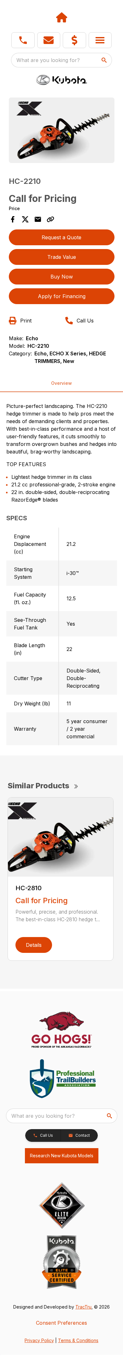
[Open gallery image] (61, 130)
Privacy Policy (39, 1340)
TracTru (83, 1307)
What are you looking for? (48, 60)
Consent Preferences (61, 1323)
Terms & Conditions (78, 1340)
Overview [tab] (61, 383)
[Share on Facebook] (12, 219)
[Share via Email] (38, 219)
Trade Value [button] (61, 257)
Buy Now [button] (61, 276)
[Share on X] (25, 219)
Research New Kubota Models (61, 1155)
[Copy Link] (50, 219)
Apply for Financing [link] (61, 296)
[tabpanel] (61, 131)
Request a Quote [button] (61, 237)
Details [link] (34, 945)
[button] (23, 40)
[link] (74, 40)
